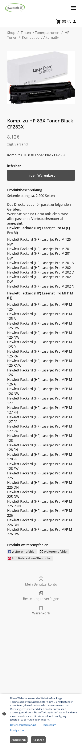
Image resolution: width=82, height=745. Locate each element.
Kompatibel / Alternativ (40, 37)
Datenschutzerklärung (23, 725)
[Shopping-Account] (74, 21)
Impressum (49, 725)
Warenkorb (41, 613)
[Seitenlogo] (15, 7)
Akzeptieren (19, 739)
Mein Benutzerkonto (41, 584)
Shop (11, 32)
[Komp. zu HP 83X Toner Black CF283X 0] (41, 77)
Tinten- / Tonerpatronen (40, 32)
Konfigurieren (18, 730)
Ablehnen (38, 739)
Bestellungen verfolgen (41, 598)
